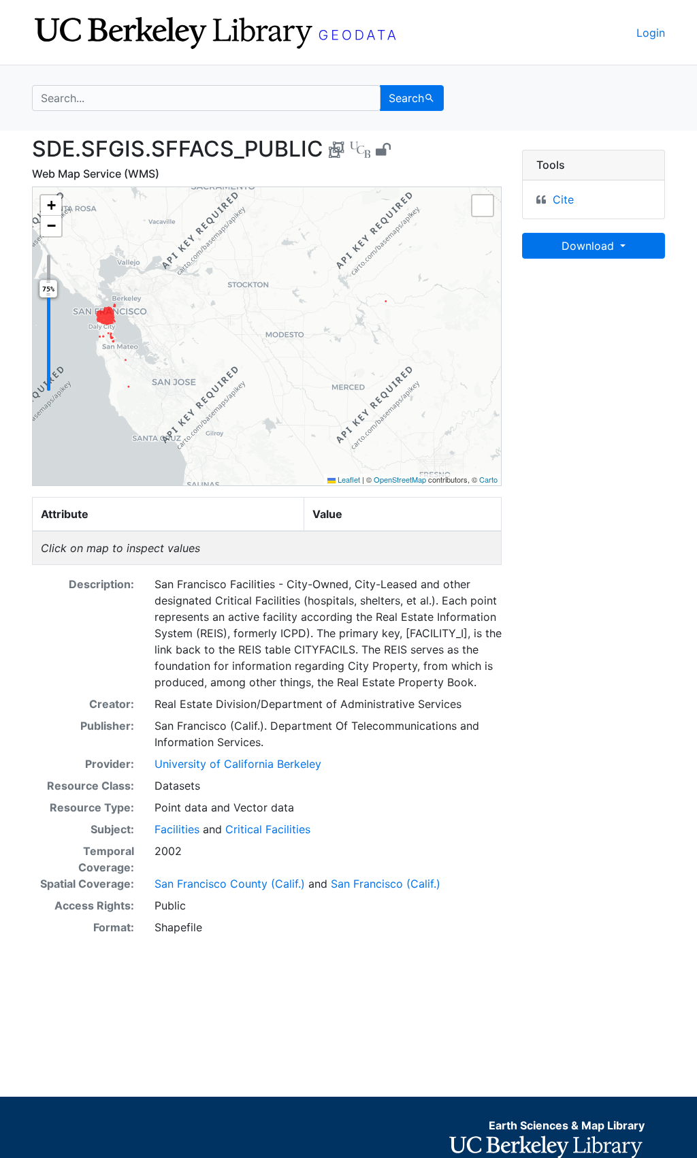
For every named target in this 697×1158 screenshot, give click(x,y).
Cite (563, 199)
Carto (488, 479)
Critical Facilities (267, 829)
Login (650, 32)
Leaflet (348, 479)
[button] (51, 205)
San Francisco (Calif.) (385, 883)
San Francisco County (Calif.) (230, 883)
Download (589, 246)
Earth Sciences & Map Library (567, 1125)
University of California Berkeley (238, 764)
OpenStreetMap (400, 479)
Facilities (177, 829)
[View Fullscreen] (482, 205)
